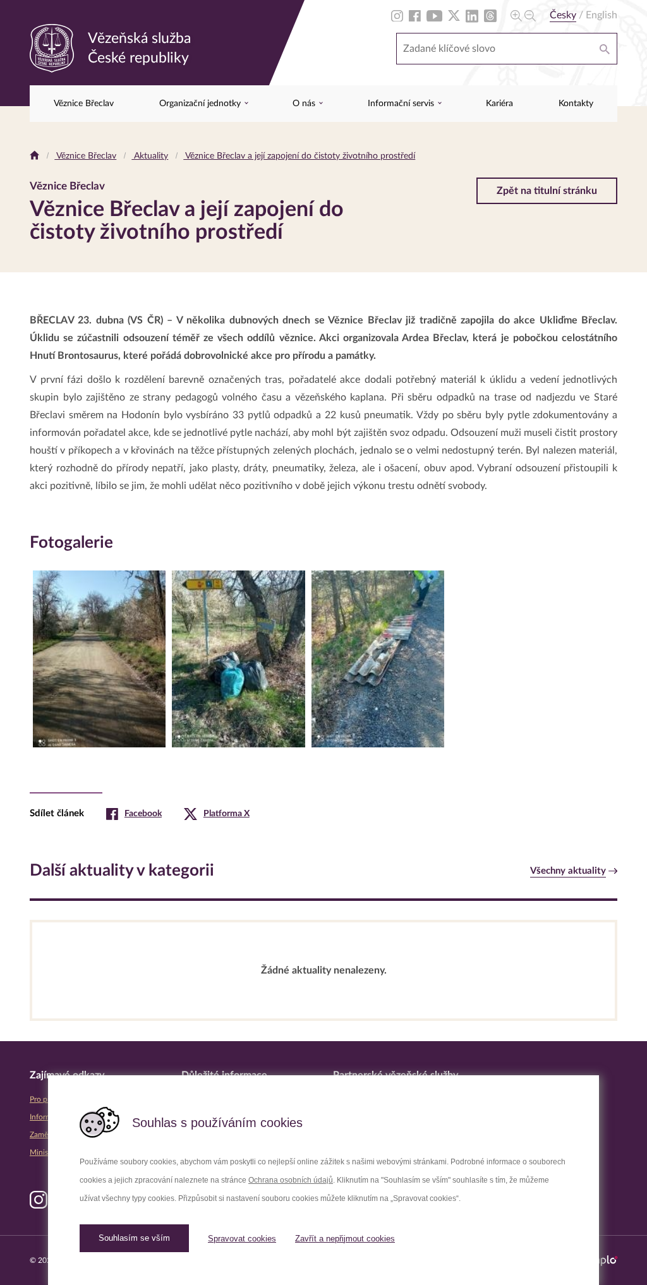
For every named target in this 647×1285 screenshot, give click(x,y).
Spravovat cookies (242, 1238)
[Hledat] (604, 48)
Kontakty (576, 103)
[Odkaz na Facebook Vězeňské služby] (415, 15)
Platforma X (226, 813)
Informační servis (402, 103)
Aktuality (149, 156)
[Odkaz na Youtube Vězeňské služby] (434, 15)
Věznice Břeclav (84, 103)
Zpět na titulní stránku (547, 191)
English (601, 15)
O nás (305, 103)
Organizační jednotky (201, 103)
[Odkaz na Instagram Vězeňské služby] (397, 15)
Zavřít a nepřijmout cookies (345, 1238)
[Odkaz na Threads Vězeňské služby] (490, 15)
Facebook (143, 813)
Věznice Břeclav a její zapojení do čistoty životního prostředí (299, 156)
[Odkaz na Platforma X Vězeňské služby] (454, 15)
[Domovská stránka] (34, 156)
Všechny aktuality (568, 871)
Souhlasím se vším (134, 1238)
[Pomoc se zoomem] (523, 15)
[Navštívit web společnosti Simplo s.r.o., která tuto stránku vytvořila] (600, 1260)
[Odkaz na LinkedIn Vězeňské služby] (472, 15)
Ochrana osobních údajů (290, 1180)
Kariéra (499, 103)
